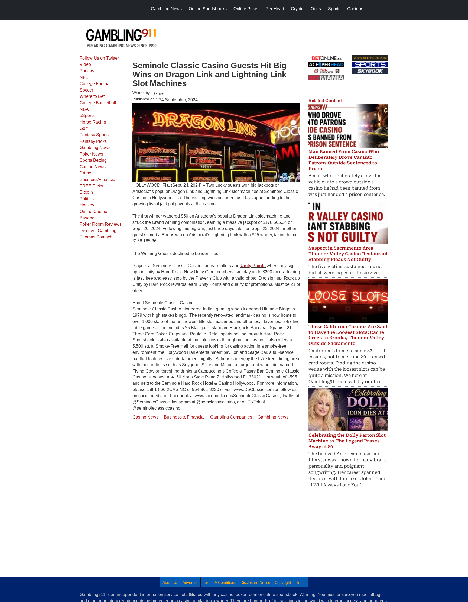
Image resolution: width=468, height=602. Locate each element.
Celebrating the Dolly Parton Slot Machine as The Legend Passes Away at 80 (347, 441)
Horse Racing (93, 122)
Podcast (87, 71)
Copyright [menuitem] (283, 582)
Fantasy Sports (94, 134)
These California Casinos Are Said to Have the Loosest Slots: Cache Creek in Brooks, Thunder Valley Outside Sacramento (347, 335)
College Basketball (98, 103)
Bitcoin (86, 192)
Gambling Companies (231, 417)
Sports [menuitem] (334, 9)
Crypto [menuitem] (297, 9)
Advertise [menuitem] (191, 582)
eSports (87, 115)
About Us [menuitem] (170, 582)
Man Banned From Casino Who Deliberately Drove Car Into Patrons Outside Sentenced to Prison (343, 160)
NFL (84, 77)
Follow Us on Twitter (99, 58)
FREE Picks (91, 186)
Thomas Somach (96, 237)
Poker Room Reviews (101, 224)
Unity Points (253, 265)
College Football (96, 83)
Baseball (88, 218)
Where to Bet (92, 96)
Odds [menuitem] (316, 9)
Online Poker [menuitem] (246, 9)
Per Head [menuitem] (275, 9)
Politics (87, 198)
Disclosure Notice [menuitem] (255, 582)
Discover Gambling (98, 230)
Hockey (87, 205)
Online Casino (93, 211)
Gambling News (95, 147)
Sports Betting (93, 160)
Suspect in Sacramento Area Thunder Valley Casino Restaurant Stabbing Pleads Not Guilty (348, 253)
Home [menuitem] (300, 582)
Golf (83, 128)
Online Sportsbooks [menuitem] (208, 9)
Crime (85, 173)
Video (85, 64)
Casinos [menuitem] (355, 9)
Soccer (86, 90)
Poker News (91, 154)
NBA (84, 109)
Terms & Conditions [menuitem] (219, 582)
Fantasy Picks (93, 141)
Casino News (93, 166)
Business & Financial (184, 417)
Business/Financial (98, 179)
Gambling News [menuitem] (166, 9)
